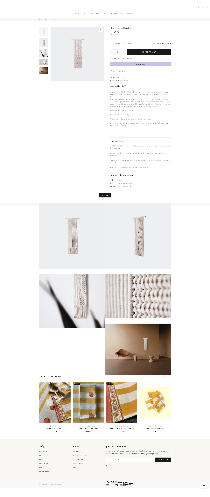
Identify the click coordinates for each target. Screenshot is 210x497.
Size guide (116, 43)
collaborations (78, 463)
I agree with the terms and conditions (124, 58)
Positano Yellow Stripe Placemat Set (121, 428)
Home (41, 20)
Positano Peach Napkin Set (155, 428)
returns (41, 467)
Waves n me (120, 77)
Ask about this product (163, 43)
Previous (165, 376)
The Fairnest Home (55, 426)
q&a (40, 455)
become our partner (80, 455)
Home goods (124, 80)
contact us (43, 451)
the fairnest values (79, 459)
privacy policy (44, 471)
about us (76, 451)
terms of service (45, 463)
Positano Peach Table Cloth (55, 428)
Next (170, 376)
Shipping (128, 43)
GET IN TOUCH (162, 460)
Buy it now (140, 64)
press (41, 459)
